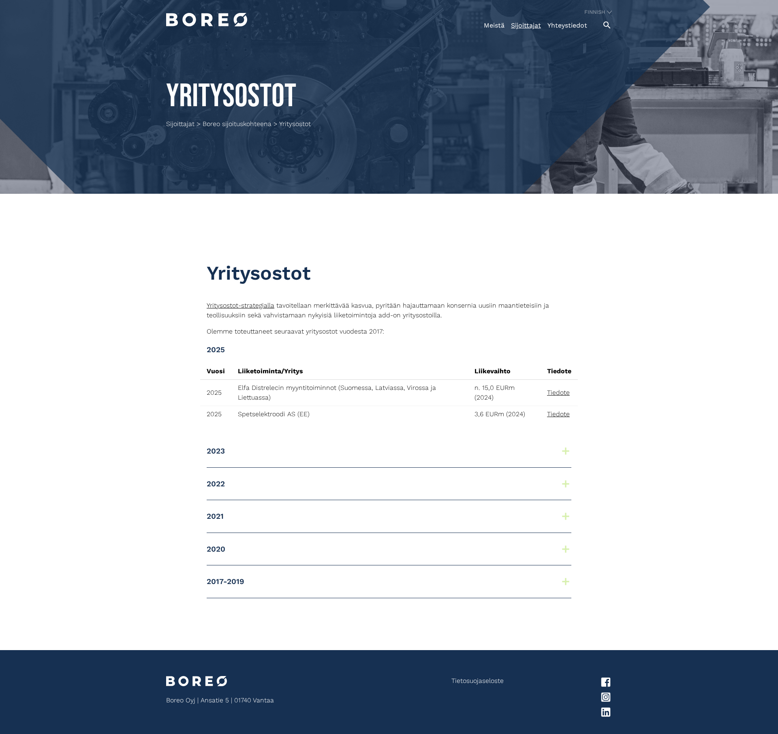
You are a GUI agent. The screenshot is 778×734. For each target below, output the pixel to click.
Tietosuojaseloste (477, 681)
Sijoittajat (526, 25)
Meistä (494, 25)
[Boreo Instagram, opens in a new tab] (558, 698)
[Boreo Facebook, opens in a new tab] (558, 683)
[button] (389, 451)
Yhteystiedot (567, 25)
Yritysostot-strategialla (240, 305)
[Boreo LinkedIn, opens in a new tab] (558, 713)
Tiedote (558, 392)
